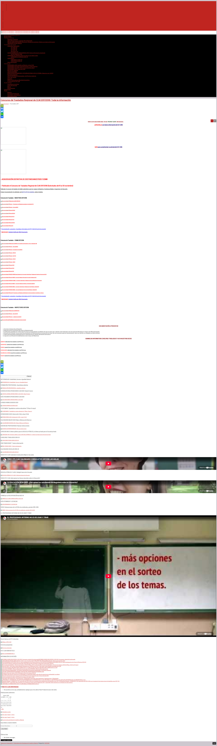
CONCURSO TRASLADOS (13, 46)
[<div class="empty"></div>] (6, 712)
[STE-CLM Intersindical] (20, 31)
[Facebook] (108, 108)
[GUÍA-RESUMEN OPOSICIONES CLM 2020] (12, 399)
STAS (5, 15)
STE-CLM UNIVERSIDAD (11, 687)
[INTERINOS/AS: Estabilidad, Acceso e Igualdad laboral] (14, 382)
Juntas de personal (12, 85)
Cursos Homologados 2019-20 (12, 1)
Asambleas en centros (13, 84)
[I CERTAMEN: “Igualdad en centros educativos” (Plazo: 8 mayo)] (16, 411)
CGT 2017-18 (14, 50)
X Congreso (10, 7)
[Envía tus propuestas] (6, 647)
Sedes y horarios (8, 11)
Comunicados (7, 89)
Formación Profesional (13, 93)
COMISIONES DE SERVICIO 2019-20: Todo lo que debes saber (22, 55)
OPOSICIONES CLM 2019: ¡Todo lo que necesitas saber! (21, 67)
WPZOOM (47, 743)
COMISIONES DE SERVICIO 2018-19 (19, 57)
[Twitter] (108, 111)
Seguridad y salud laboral (14, 95)
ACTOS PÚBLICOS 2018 (16, 54)
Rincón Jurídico (7, 36)
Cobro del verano (11, 77)
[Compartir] (108, 116)
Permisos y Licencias (12, 39)
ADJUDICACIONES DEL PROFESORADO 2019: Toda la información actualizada (26, 53)
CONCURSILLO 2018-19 (16, 61)
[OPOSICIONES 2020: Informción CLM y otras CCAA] (14, 417)
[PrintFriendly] (108, 106)
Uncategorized (5, 103)
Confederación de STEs (10, 16)
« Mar (2, 709)
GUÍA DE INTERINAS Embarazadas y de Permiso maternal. (21, 76)
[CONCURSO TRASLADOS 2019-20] (10, 440)
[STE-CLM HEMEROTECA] (8, 653)
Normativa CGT (14, 51)
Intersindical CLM (8, 12)
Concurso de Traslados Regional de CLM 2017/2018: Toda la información (36, 100)
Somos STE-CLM (11, 4)
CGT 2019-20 (14, 47)
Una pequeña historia (12, 6)
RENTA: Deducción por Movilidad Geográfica (18, 80)
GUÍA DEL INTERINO (12, 72)
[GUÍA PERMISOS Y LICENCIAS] (9, 504)
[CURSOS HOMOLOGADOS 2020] (9, 405)
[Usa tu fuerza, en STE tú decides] (6, 642)
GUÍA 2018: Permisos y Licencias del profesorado (19, 40)
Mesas (9, 87)
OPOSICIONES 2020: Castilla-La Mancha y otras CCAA (20, 65)
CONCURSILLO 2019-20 (16, 59)
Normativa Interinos (12, 74)
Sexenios (9, 78)
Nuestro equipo (11, 8)
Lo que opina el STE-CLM (13, 81)
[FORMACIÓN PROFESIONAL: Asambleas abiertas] (13, 388)
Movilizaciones (11, 88)
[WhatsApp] (108, 114)
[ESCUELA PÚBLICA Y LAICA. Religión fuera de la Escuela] (15, 475)
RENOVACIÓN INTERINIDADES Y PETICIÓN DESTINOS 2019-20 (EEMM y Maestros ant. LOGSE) (30, 73)
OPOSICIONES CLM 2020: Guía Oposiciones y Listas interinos (22, 66)
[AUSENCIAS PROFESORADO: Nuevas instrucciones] (13, 428)
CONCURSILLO (10, 58)
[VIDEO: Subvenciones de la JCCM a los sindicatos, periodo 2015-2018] (18, 510)
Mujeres (9, 92)
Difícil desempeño (12, 62)
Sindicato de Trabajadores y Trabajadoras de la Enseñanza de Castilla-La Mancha (19, 743)
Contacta (6, 19)
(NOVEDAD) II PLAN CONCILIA (14, 43)
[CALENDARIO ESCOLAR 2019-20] (9, 452)
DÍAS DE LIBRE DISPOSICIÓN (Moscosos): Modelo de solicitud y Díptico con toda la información (31, 42)
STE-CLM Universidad (9, 14)
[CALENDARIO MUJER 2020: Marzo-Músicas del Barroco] (15, 423)
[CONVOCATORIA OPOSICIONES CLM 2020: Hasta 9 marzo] (15, 393)
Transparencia (10, 10)
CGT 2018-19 (14, 48)
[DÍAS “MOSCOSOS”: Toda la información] (11, 446)
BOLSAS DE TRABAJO (12, 70)
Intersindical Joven (12, 96)
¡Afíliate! (6, 18)
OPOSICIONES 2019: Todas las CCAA (16, 69)
